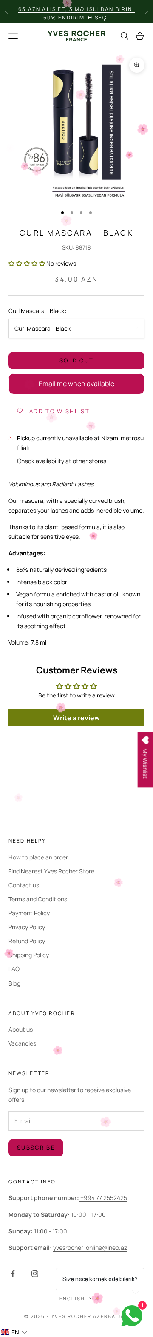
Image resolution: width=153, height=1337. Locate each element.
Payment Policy (29, 913)
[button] (26, 263)
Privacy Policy (26, 927)
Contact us (23, 885)
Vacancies (22, 1043)
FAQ (14, 969)
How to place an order (38, 857)
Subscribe (36, 1147)
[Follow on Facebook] (12, 1273)
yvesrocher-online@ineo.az (90, 1248)
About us (20, 1029)
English (72, 1298)
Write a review (76, 717)
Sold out (77, 360)
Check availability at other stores (61, 461)
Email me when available (76, 383)
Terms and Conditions (37, 899)
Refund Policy (26, 941)
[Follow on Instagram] (35, 1273)
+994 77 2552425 (103, 1198)
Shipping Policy (28, 955)
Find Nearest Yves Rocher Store (51, 871)
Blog (14, 983)
